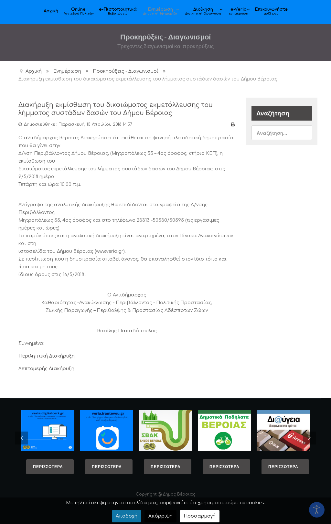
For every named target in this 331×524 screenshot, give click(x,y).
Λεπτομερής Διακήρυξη (46, 368)
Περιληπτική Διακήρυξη (46, 356)
